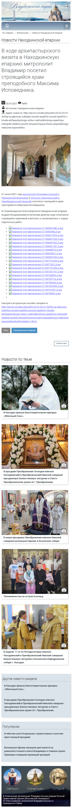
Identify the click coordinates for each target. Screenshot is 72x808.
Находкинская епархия (31, 108)
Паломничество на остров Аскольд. (24, 596)
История (58, 788)
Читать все (61, 343)
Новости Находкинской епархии (47, 33)
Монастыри (35, 788)
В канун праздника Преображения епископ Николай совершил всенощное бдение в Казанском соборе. (32, 539)
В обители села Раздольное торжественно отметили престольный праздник (33, 735)
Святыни (12, 788)
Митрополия (22, 33)
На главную (7, 33)
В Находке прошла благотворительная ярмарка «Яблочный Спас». (30, 414)
